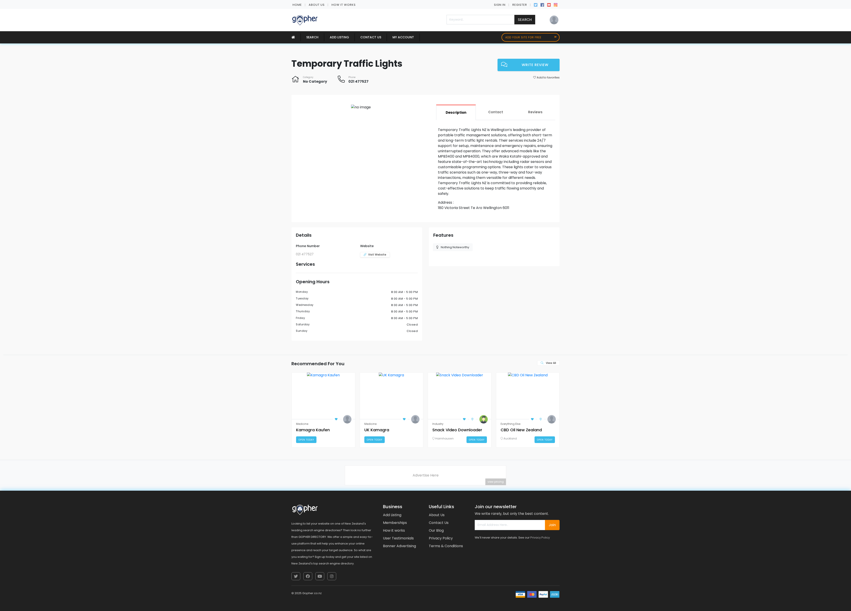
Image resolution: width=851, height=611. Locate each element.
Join (552, 524)
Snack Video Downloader (457, 430)
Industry (437, 424)
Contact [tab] (495, 112)
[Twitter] (535, 4)
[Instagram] (555, 4)
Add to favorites (548, 77)
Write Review (535, 64)
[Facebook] (542, 4)
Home (297, 5)
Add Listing (339, 37)
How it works (344, 5)
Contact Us (370, 37)
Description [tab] (456, 112)
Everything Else (510, 424)
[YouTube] (549, 4)
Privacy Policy (441, 538)
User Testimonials (398, 538)
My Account (403, 37)
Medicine (302, 424)
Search (525, 19)
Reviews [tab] (535, 112)
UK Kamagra (376, 430)
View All (550, 363)
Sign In (500, 5)
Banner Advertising (399, 546)
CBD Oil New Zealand (521, 430)
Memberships (395, 522)
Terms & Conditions (446, 546)
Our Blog (436, 530)
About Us (317, 5)
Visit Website (377, 254)
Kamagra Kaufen (313, 430)
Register (519, 5)
